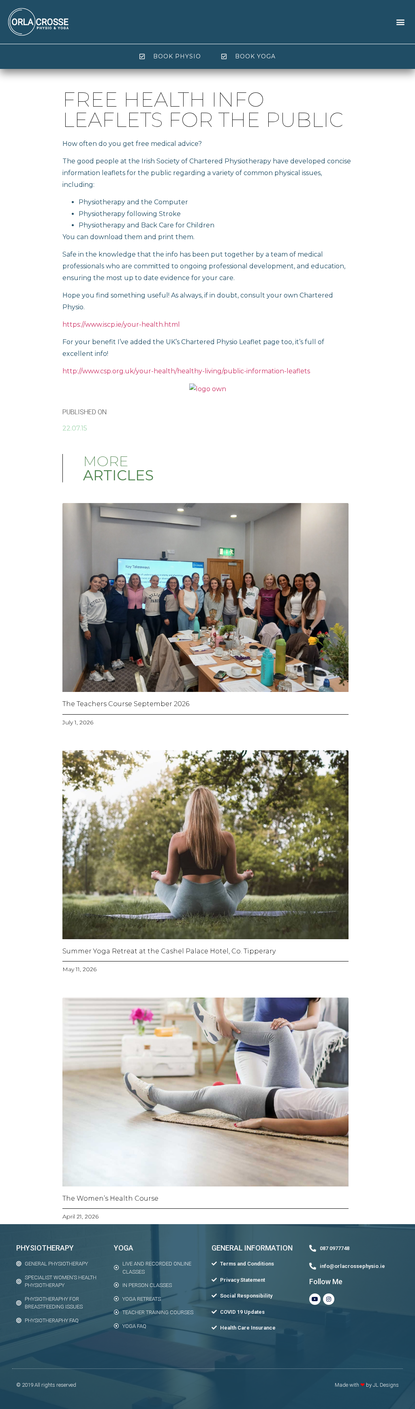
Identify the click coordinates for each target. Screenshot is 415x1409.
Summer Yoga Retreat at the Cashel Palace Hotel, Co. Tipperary (169, 951)
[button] (400, 21)
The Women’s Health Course (110, 1198)
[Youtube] (315, 1299)
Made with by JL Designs (367, 1385)
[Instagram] (328, 1299)
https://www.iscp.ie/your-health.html (121, 324)
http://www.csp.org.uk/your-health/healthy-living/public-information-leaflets (186, 371)
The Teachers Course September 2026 (125, 704)
